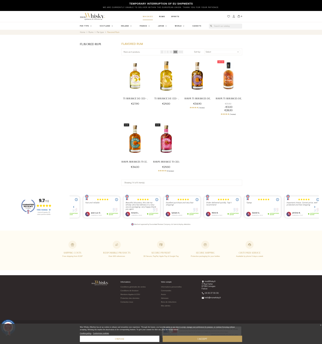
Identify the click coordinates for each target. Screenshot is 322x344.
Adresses (164, 298)
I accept (202, 338)
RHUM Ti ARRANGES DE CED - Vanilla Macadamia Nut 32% (197, 99)
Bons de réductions (168, 302)
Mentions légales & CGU (130, 294)
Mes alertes (165, 306)
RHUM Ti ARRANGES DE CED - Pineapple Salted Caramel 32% (228, 99)
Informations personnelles (171, 287)
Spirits (175, 16)
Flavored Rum (90, 44)
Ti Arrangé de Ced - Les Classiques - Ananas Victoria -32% (166, 99)
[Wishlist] (228, 16)
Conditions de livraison (129, 291)
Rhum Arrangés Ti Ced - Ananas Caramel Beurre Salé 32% (135, 162)
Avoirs (163, 294)
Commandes (166, 291)
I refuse (119, 338)
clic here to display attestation (180, 224)
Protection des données (129, 298)
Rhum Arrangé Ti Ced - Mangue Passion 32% (166, 162)
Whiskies (148, 16)
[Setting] (234, 16)
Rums (162, 16)
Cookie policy (85, 333)
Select (208, 52)
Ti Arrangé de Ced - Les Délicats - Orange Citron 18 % (135, 99)
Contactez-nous (126, 302)
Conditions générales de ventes (133, 287)
